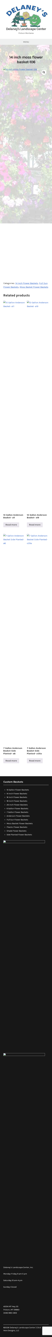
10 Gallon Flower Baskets (18, 790)
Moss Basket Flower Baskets (34, 287)
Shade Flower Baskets (16, 831)
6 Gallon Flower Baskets (17, 808)
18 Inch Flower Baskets (17, 801)
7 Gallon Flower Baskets (17, 812)
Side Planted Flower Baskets (19, 834)
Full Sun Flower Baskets (17, 820)
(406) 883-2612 (10, 1313)
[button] (43, 72)
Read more (11, 524)
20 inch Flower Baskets (17, 805)
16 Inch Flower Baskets (17, 797)
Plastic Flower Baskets (17, 827)
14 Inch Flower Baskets (26, 283)
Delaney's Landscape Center (26, 29)
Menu (26, 42)
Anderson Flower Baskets (18, 816)
